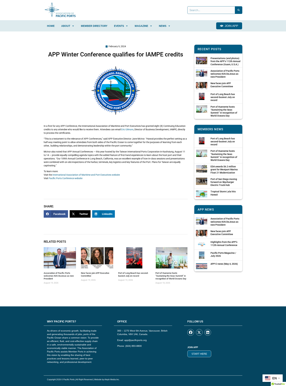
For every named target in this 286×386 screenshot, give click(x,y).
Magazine (141, 25)
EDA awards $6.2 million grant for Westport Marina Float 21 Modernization (224, 169)
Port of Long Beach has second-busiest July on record (133, 274)
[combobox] (211, 10)
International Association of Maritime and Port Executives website (86, 174)
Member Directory (94, 25)
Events (119, 25)
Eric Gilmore (127, 129)
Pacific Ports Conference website (65, 178)
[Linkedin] (207, 332)
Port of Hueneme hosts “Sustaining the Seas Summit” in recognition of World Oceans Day (170, 276)
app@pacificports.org (135, 340)
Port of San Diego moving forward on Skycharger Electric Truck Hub (224, 182)
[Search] (238, 10)
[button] (56, 214)
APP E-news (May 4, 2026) (224, 264)
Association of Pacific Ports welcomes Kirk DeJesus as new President (59, 276)
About (65, 25)
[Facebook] (190, 332)
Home (51, 25)
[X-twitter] (199, 332)
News (162, 25)
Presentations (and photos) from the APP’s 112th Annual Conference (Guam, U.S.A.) (225, 61)
